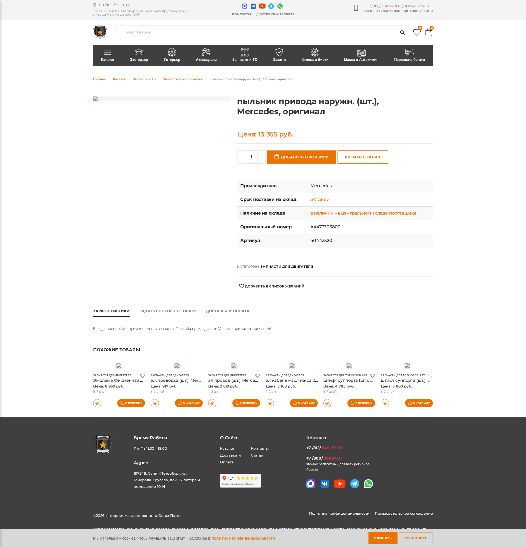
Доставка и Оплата (275, 14)
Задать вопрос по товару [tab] (167, 311)
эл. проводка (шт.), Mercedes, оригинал (192, 380)
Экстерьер (139, 60)
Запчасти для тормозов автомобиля (352, 375)
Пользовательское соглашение (404, 513)
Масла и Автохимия (361, 60)
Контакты (241, 14)
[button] (417, 33)
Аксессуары (206, 60)
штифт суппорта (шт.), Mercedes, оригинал (367, 380)
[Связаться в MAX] (244, 6)
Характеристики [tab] (111, 311)
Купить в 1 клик (362, 157)
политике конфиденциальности (243, 538)
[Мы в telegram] (271, 6)
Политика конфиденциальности (340, 513)
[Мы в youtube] (262, 6)
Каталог (107, 60)
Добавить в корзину (304, 157)
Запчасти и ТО (244, 60)
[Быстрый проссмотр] (97, 403)
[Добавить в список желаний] (142, 375)
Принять (383, 538)
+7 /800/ (382, 6)
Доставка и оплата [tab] (227, 311)
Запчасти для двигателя (182, 79)
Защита (279, 60)
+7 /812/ (413, 6)
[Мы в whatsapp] (280, 6)
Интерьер (172, 60)
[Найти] (403, 32)
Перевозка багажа (409, 60)
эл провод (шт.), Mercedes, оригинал (246, 380)
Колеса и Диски (315, 60)
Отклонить (415, 538)
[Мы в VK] (253, 6)
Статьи (257, 455)
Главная (99, 79)
